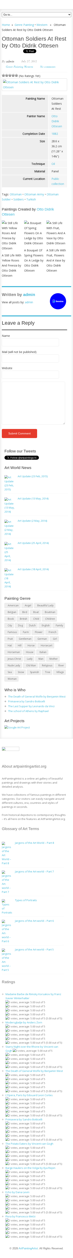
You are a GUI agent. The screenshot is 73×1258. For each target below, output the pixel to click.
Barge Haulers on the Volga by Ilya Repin (30, 1168)
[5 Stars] (16, 75)
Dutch (32, 625)
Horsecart (46, 645)
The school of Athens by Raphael (28, 711)
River (61, 665)
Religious (47, 665)
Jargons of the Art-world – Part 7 (34, 871)
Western (41, 25)
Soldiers (18, 199)
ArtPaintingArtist (17, 4)
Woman (12, 679)
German (42, 639)
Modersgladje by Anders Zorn (23, 1022)
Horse (31, 645)
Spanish (34, 672)
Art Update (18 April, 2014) (33, 569)
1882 (55, 134)
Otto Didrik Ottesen (57, 121)
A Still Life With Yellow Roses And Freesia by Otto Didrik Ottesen (11, 265)
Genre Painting (24, 25)
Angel (28, 605)
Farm (26, 632)
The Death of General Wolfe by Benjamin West (36, 696)
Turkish (31, 199)
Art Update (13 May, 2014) (33, 498)
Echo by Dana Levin (17, 1192)
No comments (47, 66)
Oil (53, 164)
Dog (20, 625)
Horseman (14, 652)
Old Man (31, 665)
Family (59, 625)
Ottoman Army (34, 194)
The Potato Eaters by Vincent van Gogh (29, 1143)
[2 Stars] (6, 75)
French (52, 632)
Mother (53, 659)
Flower (39, 632)
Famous (12, 632)
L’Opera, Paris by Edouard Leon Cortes (29, 1095)
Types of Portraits (26, 900)
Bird (24, 612)
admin (10, 61)
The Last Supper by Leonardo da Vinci (31, 706)
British (23, 619)
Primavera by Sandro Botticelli (26, 701)
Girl (55, 639)
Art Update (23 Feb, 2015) (33, 476)
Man (41, 659)
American (13, 605)
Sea (10, 672)
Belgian (12, 612)
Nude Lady (14, 665)
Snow (21, 672)
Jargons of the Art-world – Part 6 (34, 921)
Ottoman (16, 194)
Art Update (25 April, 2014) (33, 543)
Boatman (50, 612)
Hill (19, 645)
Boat (36, 612)
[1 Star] (3, 75)
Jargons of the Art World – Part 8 (34, 843)
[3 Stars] (10, 75)
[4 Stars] (13, 75)
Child (36, 619)
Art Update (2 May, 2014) (32, 521)
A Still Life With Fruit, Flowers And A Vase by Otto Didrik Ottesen (56, 260)
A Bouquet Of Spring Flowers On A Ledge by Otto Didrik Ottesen (33, 260)
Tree (47, 672)
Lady (29, 659)
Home (6, 25)
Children (50, 619)
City (10, 625)
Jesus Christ (14, 659)
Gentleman (25, 639)
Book (11, 619)
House (29, 652)
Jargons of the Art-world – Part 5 (34, 949)
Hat (10, 645)
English (46, 625)
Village (60, 672)
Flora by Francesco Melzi (20, 1216)
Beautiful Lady (45, 605)
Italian (43, 652)
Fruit (10, 639)
